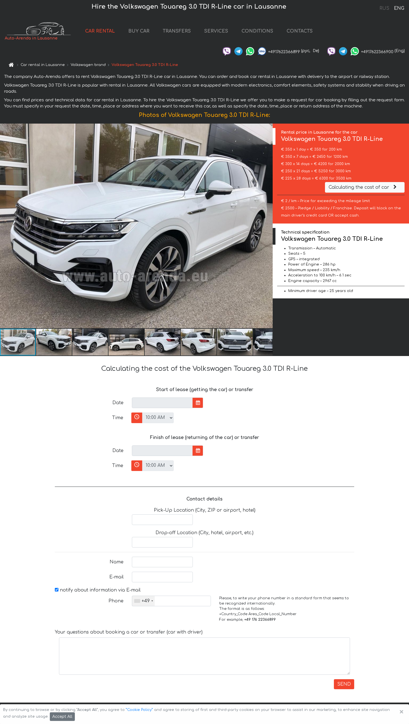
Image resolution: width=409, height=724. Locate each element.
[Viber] (226, 51)
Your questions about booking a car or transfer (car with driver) (129, 632)
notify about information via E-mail (99, 590)
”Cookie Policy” (139, 710)
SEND (344, 684)
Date (118, 402)
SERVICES (216, 31)
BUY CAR (138, 31)
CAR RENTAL (100, 31)
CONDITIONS (257, 31)
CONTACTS (300, 31)
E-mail (116, 577)
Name (117, 562)
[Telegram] (238, 51)
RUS (384, 8)
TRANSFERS (177, 31)
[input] (162, 402)
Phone (116, 600)
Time (117, 417)
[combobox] (143, 601)
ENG (399, 8)
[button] (54, 342)
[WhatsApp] (250, 51)
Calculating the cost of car (360, 187)
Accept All (62, 717)
